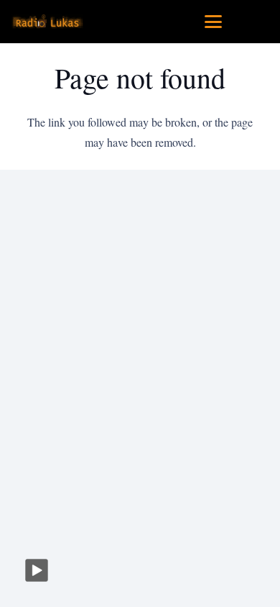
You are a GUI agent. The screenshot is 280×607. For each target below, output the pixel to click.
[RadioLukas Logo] (47, 21)
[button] (213, 21)
